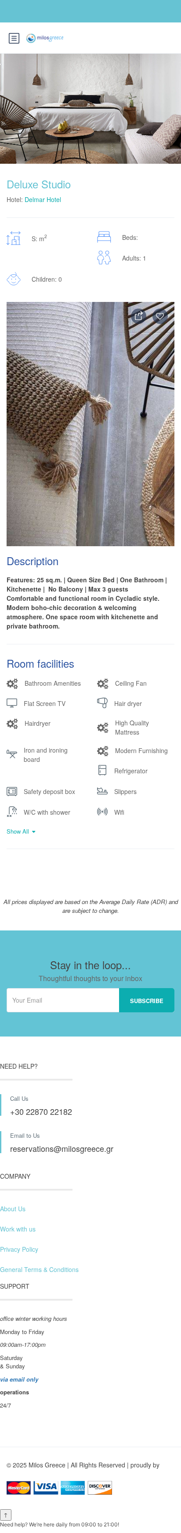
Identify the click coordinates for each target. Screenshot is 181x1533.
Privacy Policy (19, 1249)
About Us (12, 1208)
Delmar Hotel (43, 199)
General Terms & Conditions (39, 1269)
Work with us (18, 1228)
